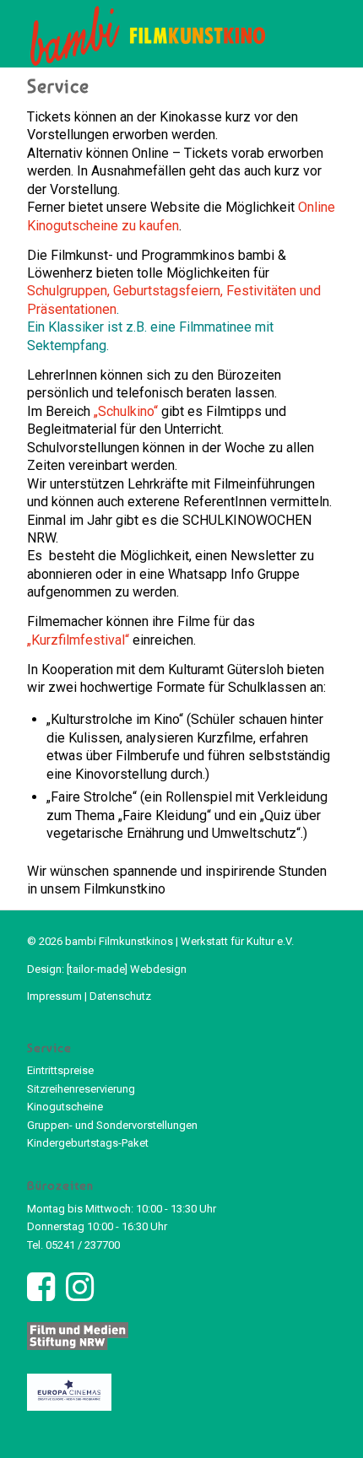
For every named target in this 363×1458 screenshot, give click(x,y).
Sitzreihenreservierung (81, 1089)
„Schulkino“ (126, 411)
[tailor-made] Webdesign (127, 969)
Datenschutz (120, 996)
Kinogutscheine (65, 1106)
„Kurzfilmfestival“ (78, 640)
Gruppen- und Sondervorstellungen (112, 1125)
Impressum (54, 996)
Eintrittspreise (60, 1070)
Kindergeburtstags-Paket (88, 1143)
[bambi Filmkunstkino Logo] (150, 34)
